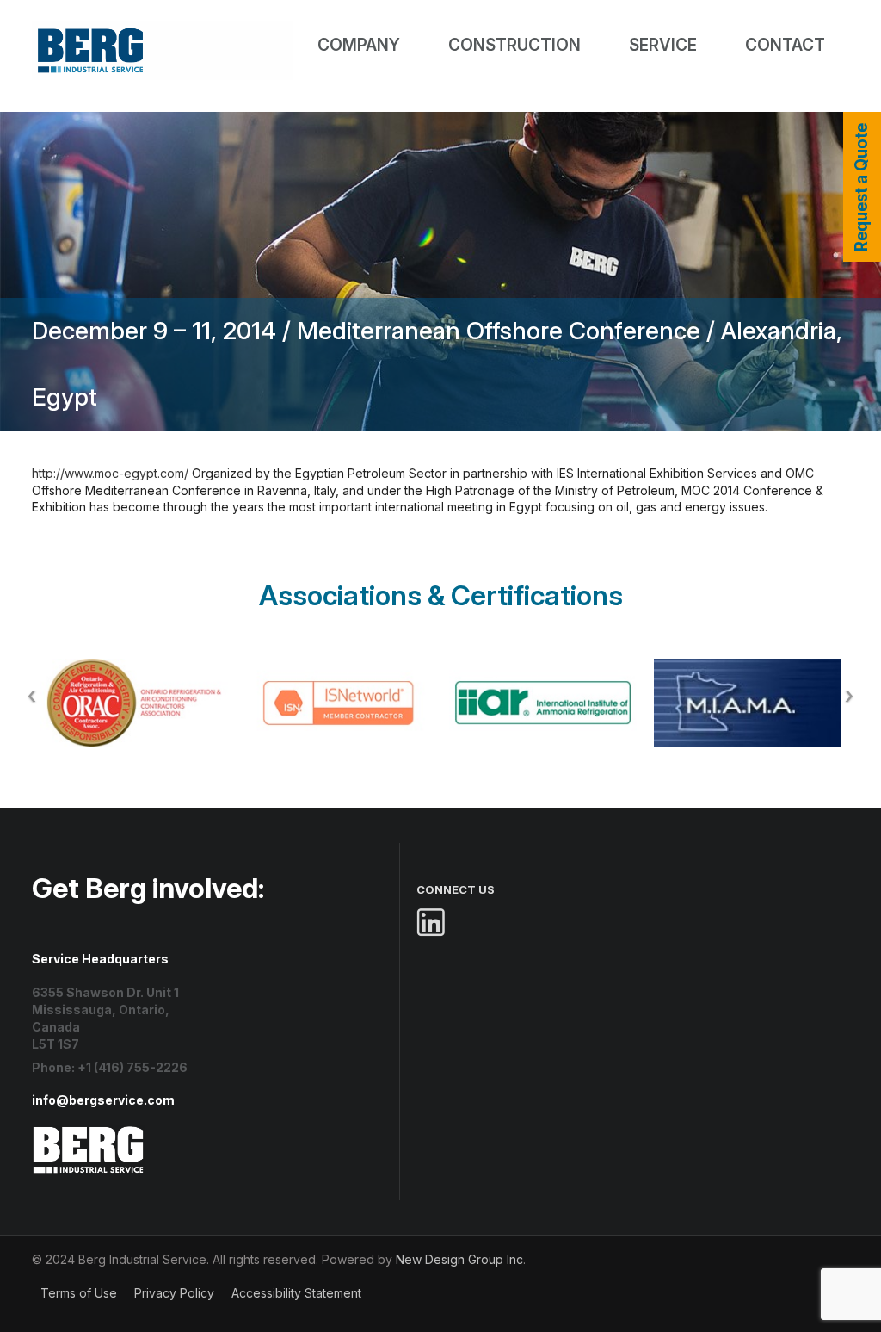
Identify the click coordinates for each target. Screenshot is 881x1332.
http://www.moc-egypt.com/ (110, 473)
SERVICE (663, 45)
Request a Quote (862, 187)
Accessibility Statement (296, 1293)
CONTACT (785, 45)
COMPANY (358, 45)
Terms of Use (78, 1293)
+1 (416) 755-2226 (132, 1067)
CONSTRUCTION (514, 45)
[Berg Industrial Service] (88, 1133)
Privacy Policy (174, 1293)
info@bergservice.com (103, 1100)
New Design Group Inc (459, 1259)
